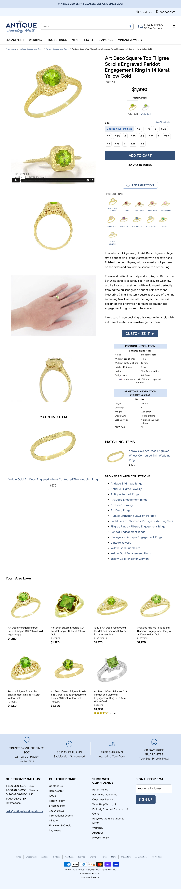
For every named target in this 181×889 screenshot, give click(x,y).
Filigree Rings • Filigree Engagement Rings (138, 526)
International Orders (61, 815)
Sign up (146, 799)
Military (53, 820)
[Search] (130, 26)
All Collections (141, 857)
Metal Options (140, 98)
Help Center (56, 790)
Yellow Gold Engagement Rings (131, 553)
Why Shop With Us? (104, 804)
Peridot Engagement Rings (128, 532)
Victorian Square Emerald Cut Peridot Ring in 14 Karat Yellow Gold (68, 631)
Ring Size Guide (163, 122)
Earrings (81, 857)
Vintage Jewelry (130, 40)
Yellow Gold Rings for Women (130, 558)
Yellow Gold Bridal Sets (125, 548)
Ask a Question (142, 185)
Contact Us (56, 786)
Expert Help (145, 12)
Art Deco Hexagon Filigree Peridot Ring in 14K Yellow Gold (25, 629)
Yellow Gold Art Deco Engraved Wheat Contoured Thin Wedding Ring (53, 479)
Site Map (96, 877)
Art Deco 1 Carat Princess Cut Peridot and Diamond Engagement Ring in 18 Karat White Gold (110, 696)
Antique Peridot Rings (125, 494)
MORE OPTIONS (114, 194)
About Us (98, 832)
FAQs (52, 795)
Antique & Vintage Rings (126, 483)
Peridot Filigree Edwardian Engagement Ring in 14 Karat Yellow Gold (24, 695)
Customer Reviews (103, 799)
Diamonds (106, 40)
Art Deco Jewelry (122, 505)
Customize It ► (140, 333)
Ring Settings (57, 40)
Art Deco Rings (120, 510)
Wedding (35, 40)
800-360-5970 (167, 12)
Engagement (15, 40)
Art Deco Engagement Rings (129, 499)
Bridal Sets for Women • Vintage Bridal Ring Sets (142, 521)
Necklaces (69, 857)
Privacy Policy (100, 837)
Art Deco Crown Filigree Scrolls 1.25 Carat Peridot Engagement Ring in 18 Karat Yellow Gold (68, 695)
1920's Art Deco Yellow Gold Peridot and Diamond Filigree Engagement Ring (110, 631)
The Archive (126, 857)
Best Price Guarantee (104, 794)
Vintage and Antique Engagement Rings (136, 537)
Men (75, 40)
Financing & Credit (60, 825)
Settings (56, 857)
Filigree (88, 40)
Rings (18, 857)
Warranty (97, 827)
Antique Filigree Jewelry (126, 489)
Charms (93, 857)
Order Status (56, 810)
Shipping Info (57, 805)
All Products (157, 857)
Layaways (55, 830)
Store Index (85, 877)
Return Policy (57, 800)
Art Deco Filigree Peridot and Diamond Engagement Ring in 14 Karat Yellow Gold (154, 631)
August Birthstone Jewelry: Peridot (133, 515)
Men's (113, 857)
